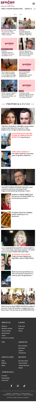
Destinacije (21, 348)
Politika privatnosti (28, 394)
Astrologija (8, 372)
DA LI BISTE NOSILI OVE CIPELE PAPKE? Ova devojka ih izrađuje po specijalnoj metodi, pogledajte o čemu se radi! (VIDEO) (9, 74)
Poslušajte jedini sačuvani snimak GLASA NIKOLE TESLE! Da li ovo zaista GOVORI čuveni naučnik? (26, 95)
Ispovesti (21, 328)
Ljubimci (20, 350)
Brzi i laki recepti (23, 361)
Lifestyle (22, 342)
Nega (3, 361)
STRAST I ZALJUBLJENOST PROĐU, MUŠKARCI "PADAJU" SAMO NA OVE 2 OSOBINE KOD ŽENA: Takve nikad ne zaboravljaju (26, 33)
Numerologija (5, 378)
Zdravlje (28, 9)
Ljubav (21, 322)
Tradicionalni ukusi (23, 365)
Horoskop (4, 375)
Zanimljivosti (5, 28)
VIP (2, 91)
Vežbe (3, 335)
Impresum (8, 393)
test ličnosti (5, 380)
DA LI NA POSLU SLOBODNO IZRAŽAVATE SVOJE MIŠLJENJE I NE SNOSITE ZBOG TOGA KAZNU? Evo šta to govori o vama (26, 74)
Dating (20, 331)
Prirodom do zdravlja (8, 338)
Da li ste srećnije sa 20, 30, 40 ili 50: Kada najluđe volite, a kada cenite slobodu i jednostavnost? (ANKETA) (9, 33)
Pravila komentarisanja (9, 394)
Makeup (4, 363)
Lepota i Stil (8, 357)
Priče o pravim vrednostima (12, 9)
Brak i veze (22, 28)
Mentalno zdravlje (6, 49)
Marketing (16, 393)
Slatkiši (20, 368)
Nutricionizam (6, 333)
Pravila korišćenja (25, 393)
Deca (20, 49)
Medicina (4, 326)
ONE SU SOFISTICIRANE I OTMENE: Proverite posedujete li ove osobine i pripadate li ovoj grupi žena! (8, 53)
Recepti (22, 357)
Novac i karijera (22, 346)
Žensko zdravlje (6, 331)
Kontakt (19, 394)
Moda (2, 70)
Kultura (21, 91)
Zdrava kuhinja (22, 363)
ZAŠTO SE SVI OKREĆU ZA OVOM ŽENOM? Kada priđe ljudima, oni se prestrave (9, 95)
